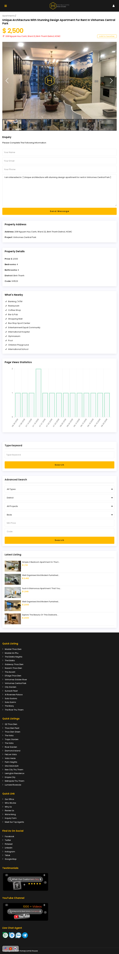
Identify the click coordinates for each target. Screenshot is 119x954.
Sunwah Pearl (11, 691)
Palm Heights (11, 762)
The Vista (9, 735)
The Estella (10, 660)
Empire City (10, 777)
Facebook (9, 836)
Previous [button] (7, 80)
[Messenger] (12, 935)
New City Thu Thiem (14, 769)
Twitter (8, 840)
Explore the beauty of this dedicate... (40, 614)
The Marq (9, 706)
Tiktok (7, 855)
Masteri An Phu (11, 653)
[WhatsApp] (5, 935)
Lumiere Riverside (13, 784)
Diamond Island (12, 750)
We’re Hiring (10, 814)
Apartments (8, 15)
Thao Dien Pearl (12, 728)
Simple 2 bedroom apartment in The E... (41, 562)
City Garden (10, 687)
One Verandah (12, 766)
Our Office (9, 799)
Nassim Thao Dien (13, 668)
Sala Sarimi (10, 702)
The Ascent (10, 672)
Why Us (8, 806)
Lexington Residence (14, 773)
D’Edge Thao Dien (13, 675)
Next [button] (111, 80)
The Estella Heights (13, 656)
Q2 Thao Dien (11, 724)
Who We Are (10, 803)
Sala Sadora (11, 698)
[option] (59, 80)
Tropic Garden (11, 739)
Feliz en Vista (11, 754)
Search (59, 464)
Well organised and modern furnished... (41, 575)
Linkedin (8, 847)
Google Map (10, 859)
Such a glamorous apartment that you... (41, 588)
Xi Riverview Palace (13, 694)
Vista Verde (10, 758)
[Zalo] (19, 935)
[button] (5, 948)
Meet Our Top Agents (14, 822)
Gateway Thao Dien (14, 664)
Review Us (9, 810)
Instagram (10, 851)
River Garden (11, 747)
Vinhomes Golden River (16, 679)
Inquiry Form (11, 818)
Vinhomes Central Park (24, 237)
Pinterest (9, 844)
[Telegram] (25, 935)
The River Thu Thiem (14, 709)
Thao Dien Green (12, 731)
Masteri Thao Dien (13, 649)
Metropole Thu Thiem (14, 781)
